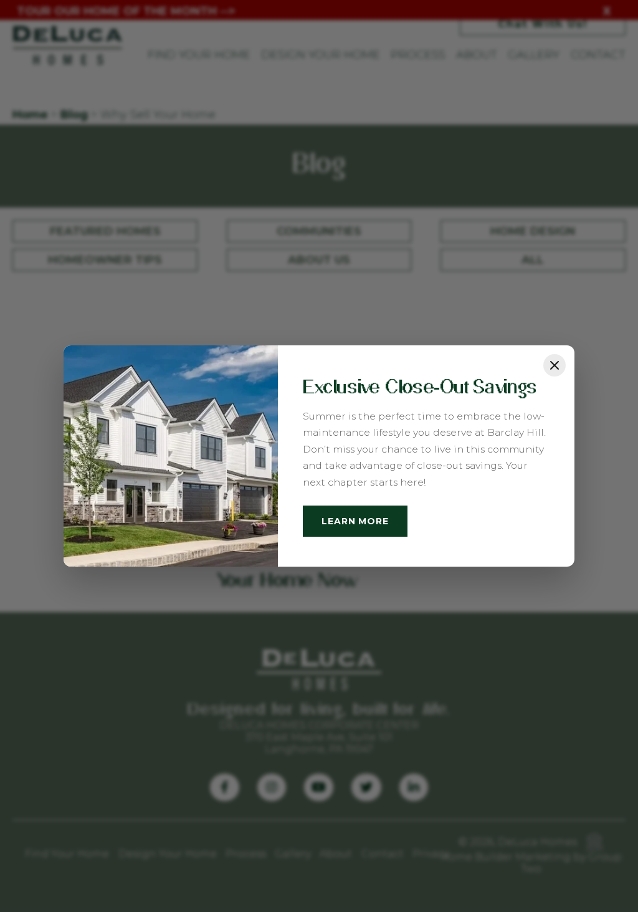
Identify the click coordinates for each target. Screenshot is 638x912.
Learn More (354, 521)
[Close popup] (554, 365)
